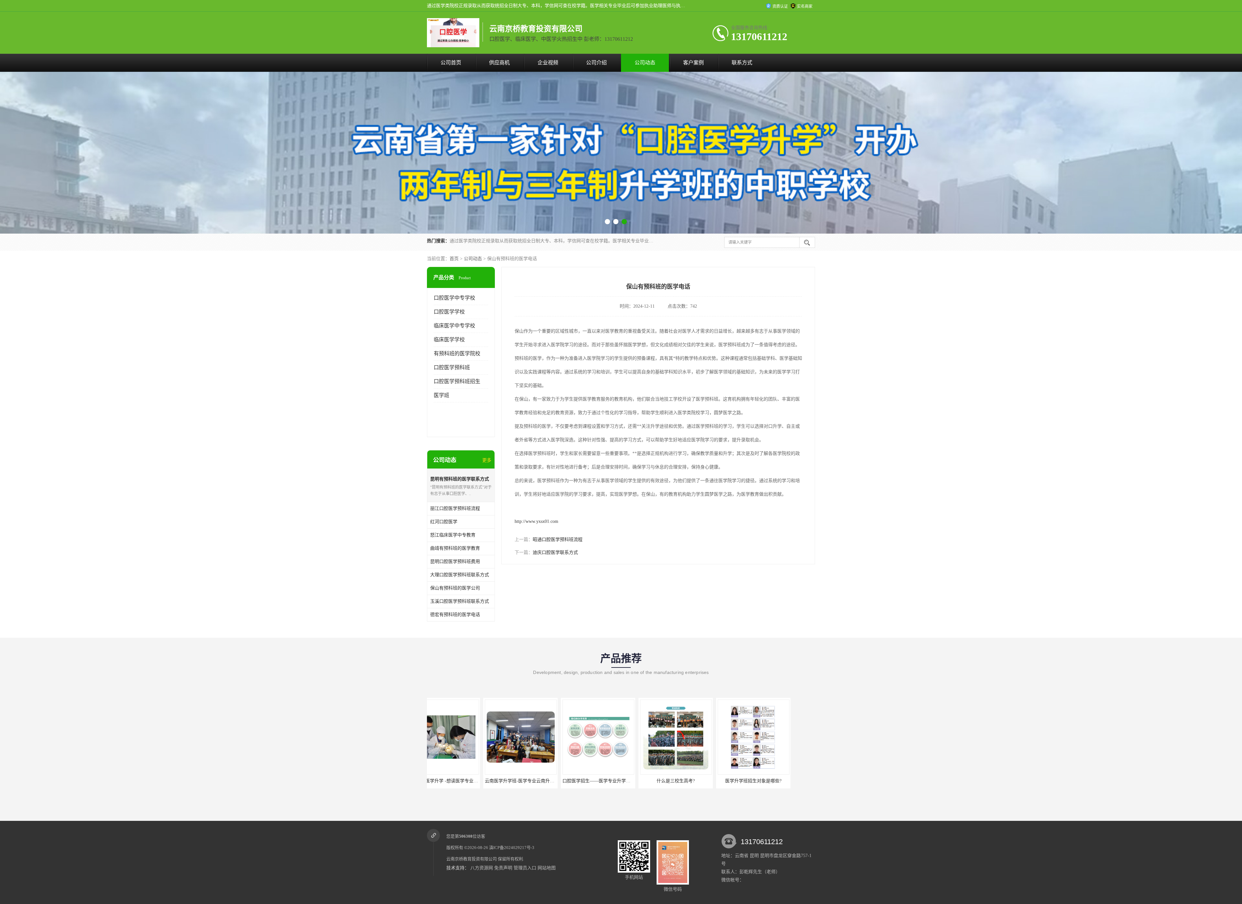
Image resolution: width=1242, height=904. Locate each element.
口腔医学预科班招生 (457, 381)
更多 (486, 460)
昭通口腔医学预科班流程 (558, 539)
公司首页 (451, 62)
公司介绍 (596, 62)
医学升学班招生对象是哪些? (619, 780)
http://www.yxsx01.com (536, 521)
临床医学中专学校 (454, 325)
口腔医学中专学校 (454, 298)
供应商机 (499, 62)
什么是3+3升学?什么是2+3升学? (697, 780)
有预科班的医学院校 (457, 353)
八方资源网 (481, 867)
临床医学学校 (449, 339)
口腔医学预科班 (452, 367)
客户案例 (693, 62)
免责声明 (503, 867)
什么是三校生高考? (542, 780)
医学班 (441, 395)
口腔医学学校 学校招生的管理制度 (774, 780)
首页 (454, 258)
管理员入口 (525, 867)
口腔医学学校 (449, 311)
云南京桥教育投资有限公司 (471, 858)
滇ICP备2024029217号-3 (511, 847)
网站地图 (547, 867)
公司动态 (645, 62)
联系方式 (742, 62)
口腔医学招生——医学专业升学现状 (465, 780)
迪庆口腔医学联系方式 (555, 552)
